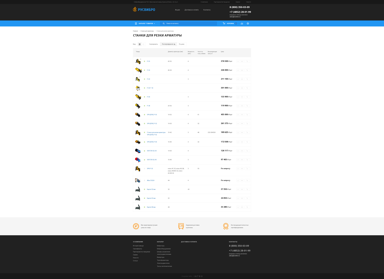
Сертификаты (137, 249)
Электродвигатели (163, 263)
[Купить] (247, 61)
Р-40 (148, 97)
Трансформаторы (163, 260)
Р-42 (148, 79)
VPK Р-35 (150, 168)
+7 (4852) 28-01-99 (240, 11)
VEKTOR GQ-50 (152, 151)
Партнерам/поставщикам (222, 2)
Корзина (231, 23)
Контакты (207, 10)
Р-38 (148, 106)
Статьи (135, 261)
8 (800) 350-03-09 (240, 7)
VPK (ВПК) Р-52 (152, 123)
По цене (181, 44)
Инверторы (160, 257)
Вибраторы (160, 246)
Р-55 (148, 61)
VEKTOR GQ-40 (152, 159)
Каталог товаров (145, 23)
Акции (177, 10)
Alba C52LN (150, 180)
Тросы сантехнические (164, 266)
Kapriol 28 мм (151, 207)
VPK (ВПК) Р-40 (152, 142)
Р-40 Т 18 (150, 88)
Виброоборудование (164, 249)
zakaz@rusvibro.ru (235, 16)
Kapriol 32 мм (151, 189)
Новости (248, 2)
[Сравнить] (238, 61)
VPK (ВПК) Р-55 (152, 114)
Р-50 (148, 70)
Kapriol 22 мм (151, 198)
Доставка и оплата (191, 10)
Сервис (238, 2)
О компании (204, 2)
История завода (138, 246)
